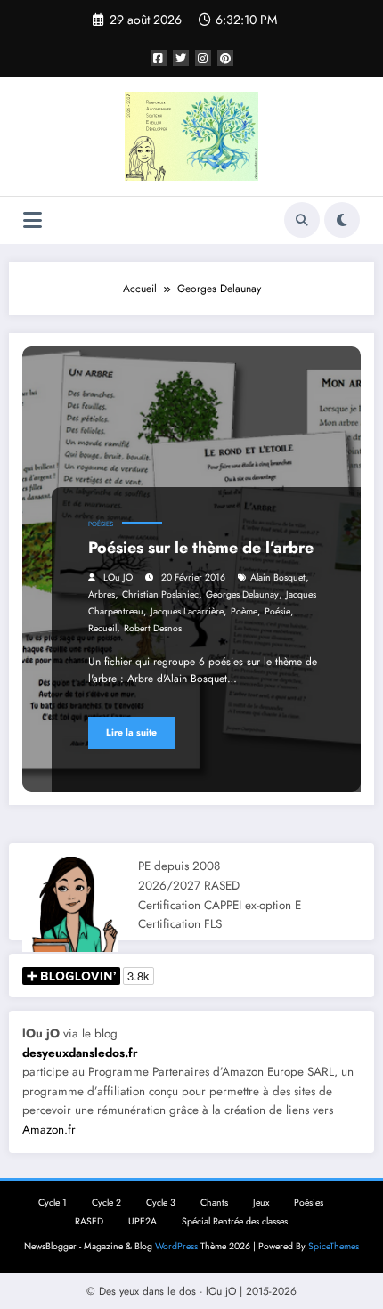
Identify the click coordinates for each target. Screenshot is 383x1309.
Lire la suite (131, 732)
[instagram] (203, 58)
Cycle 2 (106, 1202)
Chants (214, 1202)
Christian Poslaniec (160, 594)
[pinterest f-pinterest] (225, 58)
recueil (102, 628)
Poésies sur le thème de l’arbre (201, 547)
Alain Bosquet (278, 577)
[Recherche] (302, 220)
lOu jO (118, 577)
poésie (277, 611)
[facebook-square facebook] (159, 58)
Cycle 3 (160, 1202)
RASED (89, 1221)
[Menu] (32, 220)
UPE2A (142, 1221)
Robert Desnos (153, 628)
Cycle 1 (52, 1202)
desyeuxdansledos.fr (80, 1053)
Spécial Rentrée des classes (235, 1221)
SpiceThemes (333, 1246)
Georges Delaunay (242, 594)
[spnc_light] (342, 220)
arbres (101, 594)
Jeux (261, 1202)
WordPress (176, 1246)
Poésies (100, 524)
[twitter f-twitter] (181, 58)
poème (244, 611)
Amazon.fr (49, 1129)
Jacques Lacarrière (187, 611)
